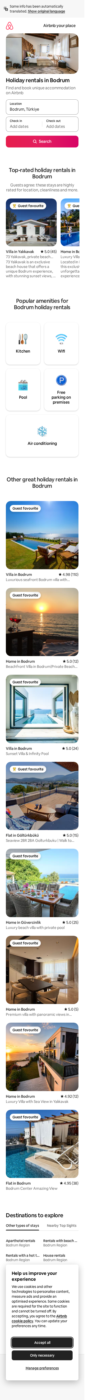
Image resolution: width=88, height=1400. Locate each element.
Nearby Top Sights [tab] (62, 1225)
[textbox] (24, 126)
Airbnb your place (59, 25)
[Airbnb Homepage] (9, 25)
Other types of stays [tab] (22, 1225)
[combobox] (42, 109)
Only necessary (42, 1355)
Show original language (46, 11)
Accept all (42, 1342)
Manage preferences (42, 1368)
